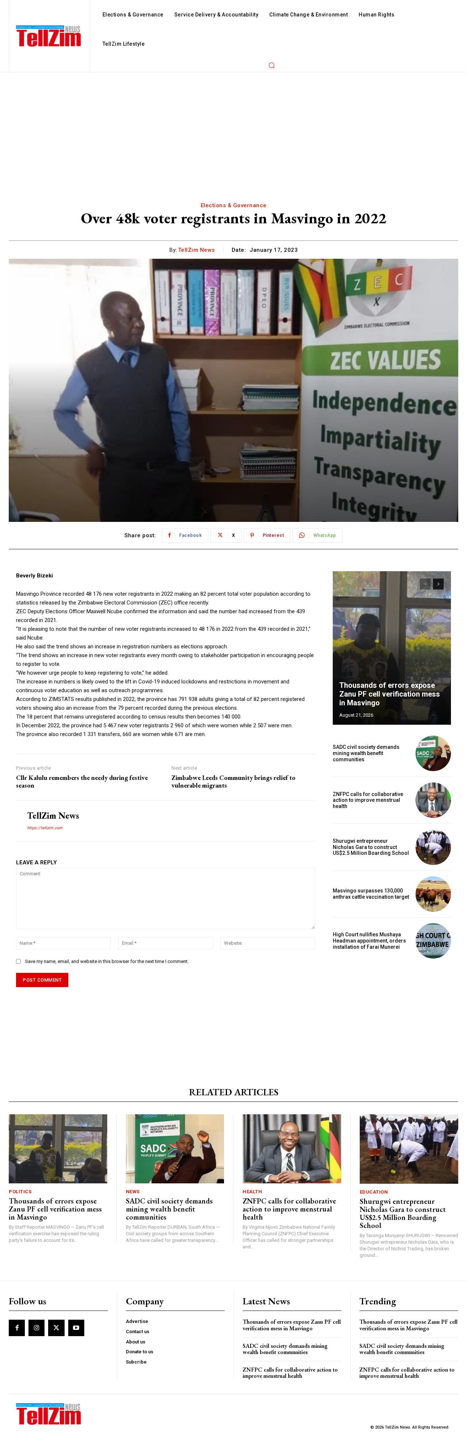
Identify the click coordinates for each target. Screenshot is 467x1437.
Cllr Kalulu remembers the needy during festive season (82, 781)
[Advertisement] (233, 127)
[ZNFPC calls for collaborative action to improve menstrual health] (433, 800)
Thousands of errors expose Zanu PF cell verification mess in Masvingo (389, 694)
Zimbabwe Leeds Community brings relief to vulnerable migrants (233, 781)
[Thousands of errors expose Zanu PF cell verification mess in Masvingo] (392, 648)
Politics (20, 1191)
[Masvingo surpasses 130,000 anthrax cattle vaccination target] (433, 894)
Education (374, 1192)
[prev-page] (425, 584)
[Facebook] (17, 1328)
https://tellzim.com (44, 828)
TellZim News (196, 250)
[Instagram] (36, 1328)
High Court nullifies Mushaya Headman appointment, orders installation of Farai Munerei (369, 941)
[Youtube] (76, 1328)
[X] (56, 1328)
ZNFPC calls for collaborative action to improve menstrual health (368, 800)
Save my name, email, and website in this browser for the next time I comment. (107, 961)
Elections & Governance (234, 205)
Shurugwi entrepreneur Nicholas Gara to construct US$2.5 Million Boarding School (371, 847)
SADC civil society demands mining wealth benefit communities (366, 753)
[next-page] (438, 584)
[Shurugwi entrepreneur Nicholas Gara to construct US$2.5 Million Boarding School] (433, 847)
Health (252, 1191)
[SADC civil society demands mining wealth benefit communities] (433, 753)
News (133, 1191)
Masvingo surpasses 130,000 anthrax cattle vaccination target (371, 894)
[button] (271, 65)
